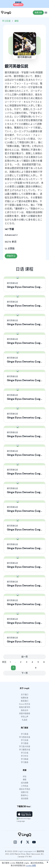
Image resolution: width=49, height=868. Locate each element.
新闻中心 (24, 795)
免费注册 (38, 12)
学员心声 (24, 716)
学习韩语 (24, 759)
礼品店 (24, 720)
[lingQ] (6, 12)
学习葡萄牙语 (24, 749)
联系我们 (24, 701)
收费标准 (24, 698)
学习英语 (24, 734)
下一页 (24, 673)
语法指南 (24, 798)
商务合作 (24, 710)
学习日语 (6, 21)
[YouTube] (34, 842)
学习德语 (24, 743)
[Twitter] (28, 842)
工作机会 (24, 786)
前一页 (24, 656)
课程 (16, 21)
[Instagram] (15, 842)
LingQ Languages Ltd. (27, 851)
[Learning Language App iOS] (24, 814)
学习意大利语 (24, 746)
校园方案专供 (24, 707)
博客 (24, 779)
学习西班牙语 (24, 737)
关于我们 (24, 694)
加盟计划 (24, 792)
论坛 (24, 776)
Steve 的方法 (24, 704)
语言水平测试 (24, 789)
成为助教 (24, 783)
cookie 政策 (31, 865)
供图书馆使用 (24, 713)
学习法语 (24, 740)
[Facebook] (21, 842)
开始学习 (11, 256)
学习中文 (24, 756)
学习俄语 (24, 762)
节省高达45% (18, 5)
